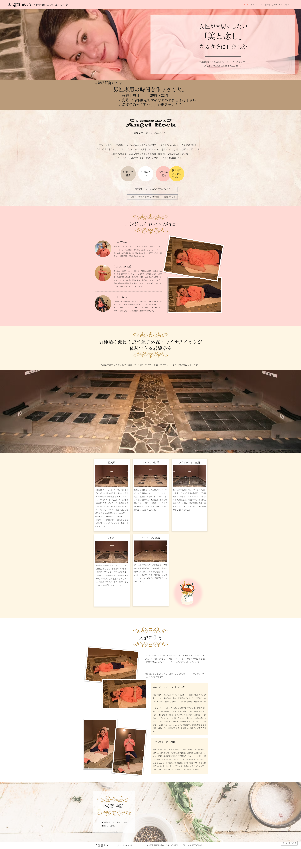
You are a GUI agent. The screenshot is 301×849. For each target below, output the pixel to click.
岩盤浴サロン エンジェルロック (113, 845)
